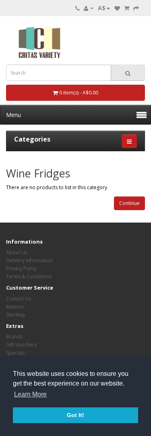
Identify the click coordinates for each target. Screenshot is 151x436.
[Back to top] (125, 410)
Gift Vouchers (21, 344)
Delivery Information (29, 260)
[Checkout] (136, 7)
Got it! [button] (75, 415)
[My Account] (88, 7)
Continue (129, 203)
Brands (14, 336)
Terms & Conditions (29, 276)
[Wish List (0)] (117, 7)
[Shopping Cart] (126, 7)
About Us (16, 252)
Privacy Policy (21, 268)
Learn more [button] (30, 394)
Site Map (15, 314)
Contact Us (18, 298)
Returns (14, 306)
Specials (15, 352)
